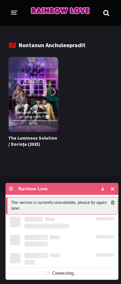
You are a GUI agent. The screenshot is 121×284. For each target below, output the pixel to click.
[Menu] (11, 189)
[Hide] (112, 189)
